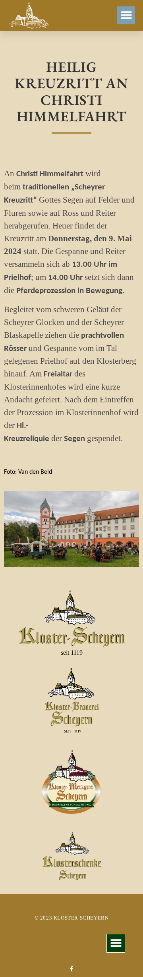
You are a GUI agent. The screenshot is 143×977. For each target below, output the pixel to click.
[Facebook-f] (72, 969)
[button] (126, 15)
